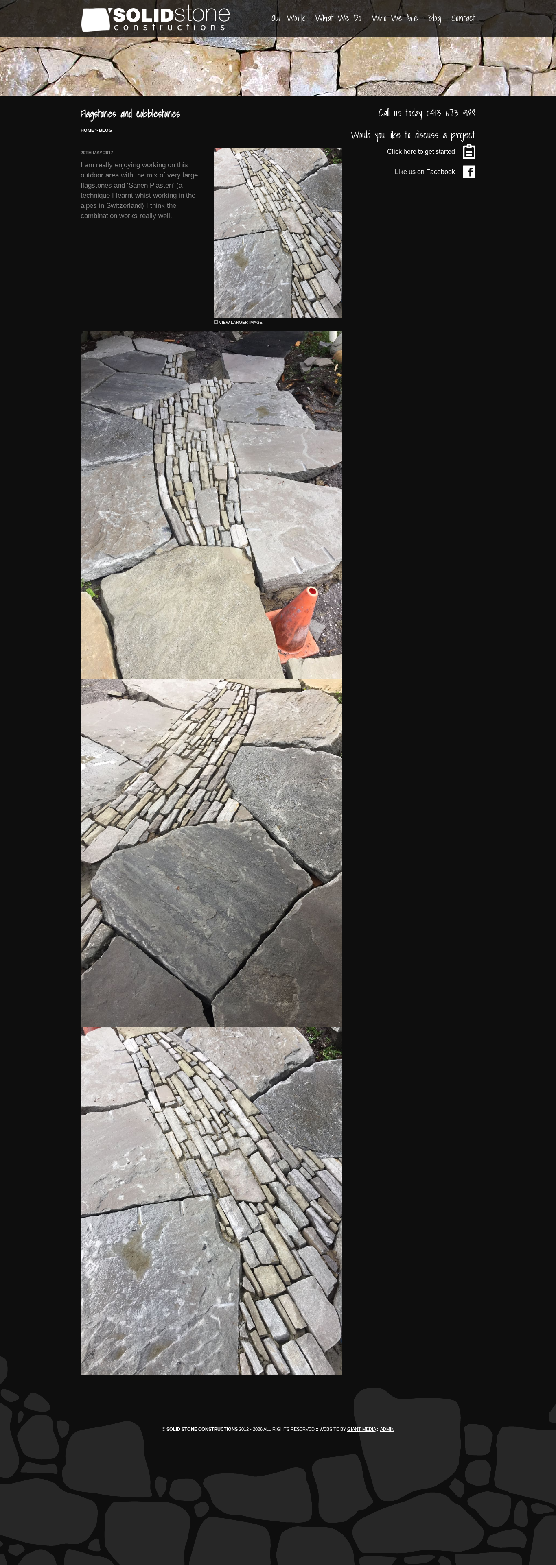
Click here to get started (421, 151)
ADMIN (387, 1429)
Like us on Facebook (425, 171)
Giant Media (361, 1429)
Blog (434, 17)
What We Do (338, 17)
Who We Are (395, 17)
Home (87, 130)
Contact (463, 17)
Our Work (288, 17)
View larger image (240, 322)
